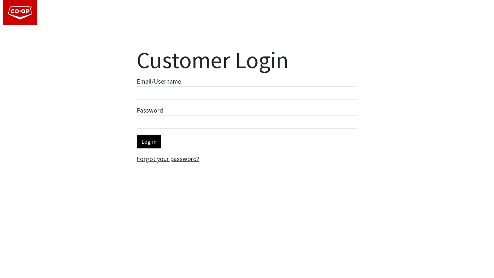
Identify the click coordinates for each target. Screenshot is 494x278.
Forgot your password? (168, 159)
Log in (149, 141)
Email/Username (159, 81)
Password (150, 110)
